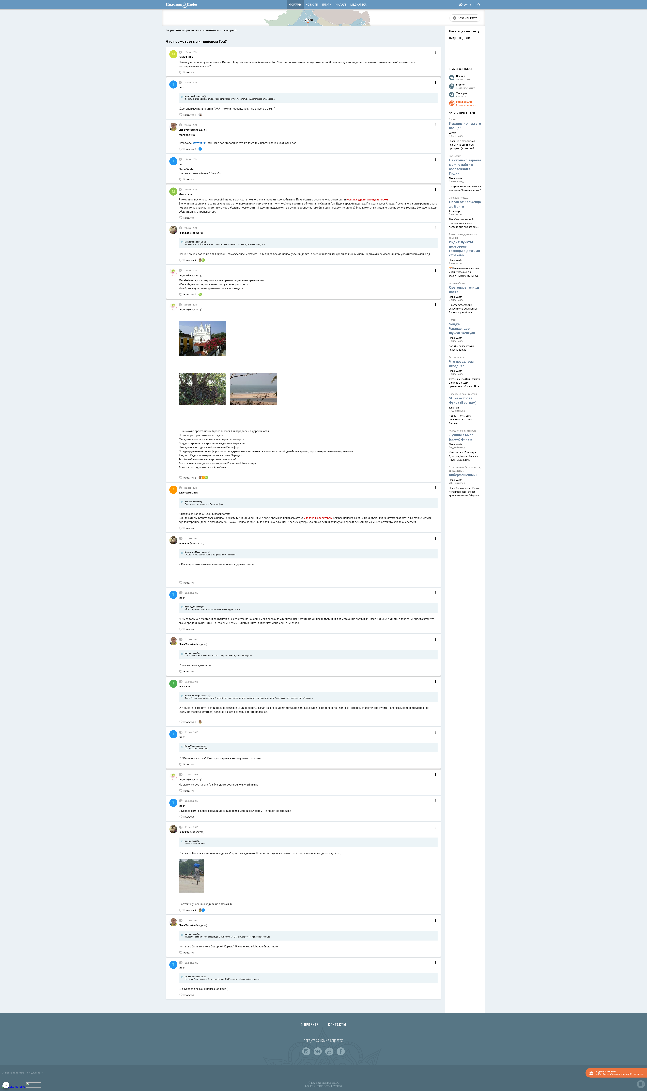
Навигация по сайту (464, 31)
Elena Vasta (455, 178)
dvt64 (598, 1074)
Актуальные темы (462, 112)
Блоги (326, 4)
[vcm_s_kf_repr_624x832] (191, 876)
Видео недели (459, 38)
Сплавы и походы (458, 197)
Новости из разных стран (463, 394)
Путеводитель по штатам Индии (201, 30)
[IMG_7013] (202, 389)
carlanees (638, 1074)
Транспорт (455, 156)
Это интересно (457, 357)
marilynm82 (627, 1074)
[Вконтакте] (318, 1051)
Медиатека (358, 4)
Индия (179, 30)
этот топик (199, 143)
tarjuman (454, 407)
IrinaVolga (454, 211)
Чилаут (340, 4)
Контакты (337, 1025)
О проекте (310, 1025)
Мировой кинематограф (462, 430)
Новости (312, 4)
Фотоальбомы (457, 283)
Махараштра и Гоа (229, 30)
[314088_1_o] (202, 339)
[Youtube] (329, 1051)
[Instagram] (306, 1051)
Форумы (295, 4)
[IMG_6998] (253, 389)
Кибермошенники (463, 475)
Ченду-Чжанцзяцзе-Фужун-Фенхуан (462, 328)
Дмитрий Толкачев (611, 1074)
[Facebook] (341, 1051)
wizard (452, 132)
